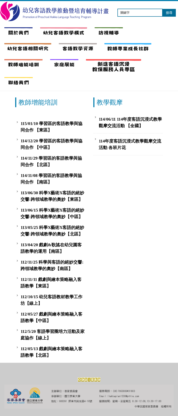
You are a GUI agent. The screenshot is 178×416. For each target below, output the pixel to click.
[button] (63, 33)
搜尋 (169, 13)
